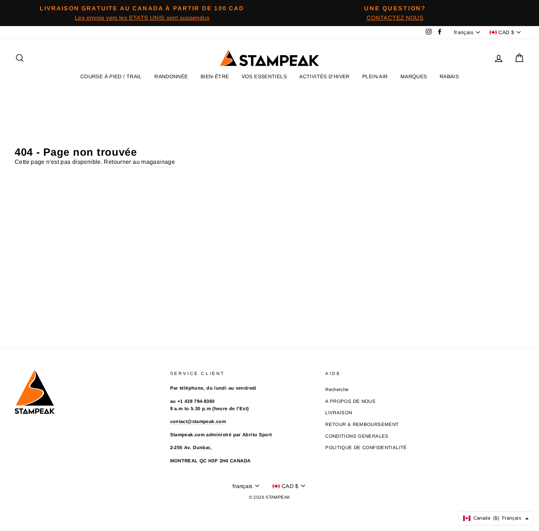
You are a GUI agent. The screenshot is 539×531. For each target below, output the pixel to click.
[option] (142, 13)
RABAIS (449, 76)
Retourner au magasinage (139, 162)
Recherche (336, 389)
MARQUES (413, 76)
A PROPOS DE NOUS (350, 401)
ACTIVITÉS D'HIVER (324, 76)
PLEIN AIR (375, 76)
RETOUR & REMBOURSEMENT (362, 424)
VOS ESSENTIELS (264, 76)
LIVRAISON (338, 412)
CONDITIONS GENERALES (357, 436)
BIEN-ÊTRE (215, 76)
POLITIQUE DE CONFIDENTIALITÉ (366, 447)
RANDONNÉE (171, 76)
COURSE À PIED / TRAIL (111, 76)
